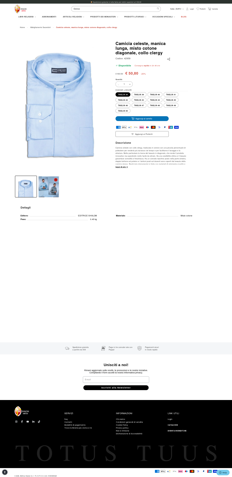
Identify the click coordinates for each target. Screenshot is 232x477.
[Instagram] (16, 421)
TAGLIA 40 (155, 94)
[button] (27, 16)
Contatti (68, 422)
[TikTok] (39, 421)
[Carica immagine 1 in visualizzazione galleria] (26, 186)
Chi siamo (120, 419)
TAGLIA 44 (155, 100)
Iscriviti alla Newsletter (116, 387)
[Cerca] (158, 8)
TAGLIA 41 (171, 94)
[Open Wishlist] (198, 9)
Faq (66, 419)
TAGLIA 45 (171, 100)
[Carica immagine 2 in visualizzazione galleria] (49, 186)
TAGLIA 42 (123, 100)
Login (170, 419)
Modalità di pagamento (75, 425)
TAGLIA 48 (155, 105)
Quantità (119, 79)
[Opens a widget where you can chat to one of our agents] (223, 473)
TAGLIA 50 (123, 111)
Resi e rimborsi (122, 431)
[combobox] (116, 9)
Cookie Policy (122, 425)
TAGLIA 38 (123, 94)
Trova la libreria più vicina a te (78, 428)
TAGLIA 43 (139, 100)
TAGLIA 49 (171, 105)
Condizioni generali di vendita (129, 422)
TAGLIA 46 (123, 105)
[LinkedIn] (33, 421)
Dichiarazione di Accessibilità (129, 433)
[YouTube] (27, 421)
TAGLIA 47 (139, 105)
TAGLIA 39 (139, 94)
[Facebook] (22, 421)
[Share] (168, 59)
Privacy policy (122, 428)
